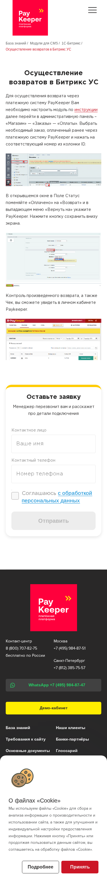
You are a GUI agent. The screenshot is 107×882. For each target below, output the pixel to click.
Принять (80, 866)
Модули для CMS (44, 43)
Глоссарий (67, 750)
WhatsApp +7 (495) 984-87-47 (57, 685)
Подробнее (40, 866)
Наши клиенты (70, 727)
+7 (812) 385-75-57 (69, 667)
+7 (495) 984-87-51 (70, 648)
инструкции (86, 110)
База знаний (16, 43)
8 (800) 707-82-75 (21, 648)
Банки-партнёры (72, 739)
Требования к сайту (26, 739)
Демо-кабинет (54, 708)
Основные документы (28, 750)
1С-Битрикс (71, 43)
